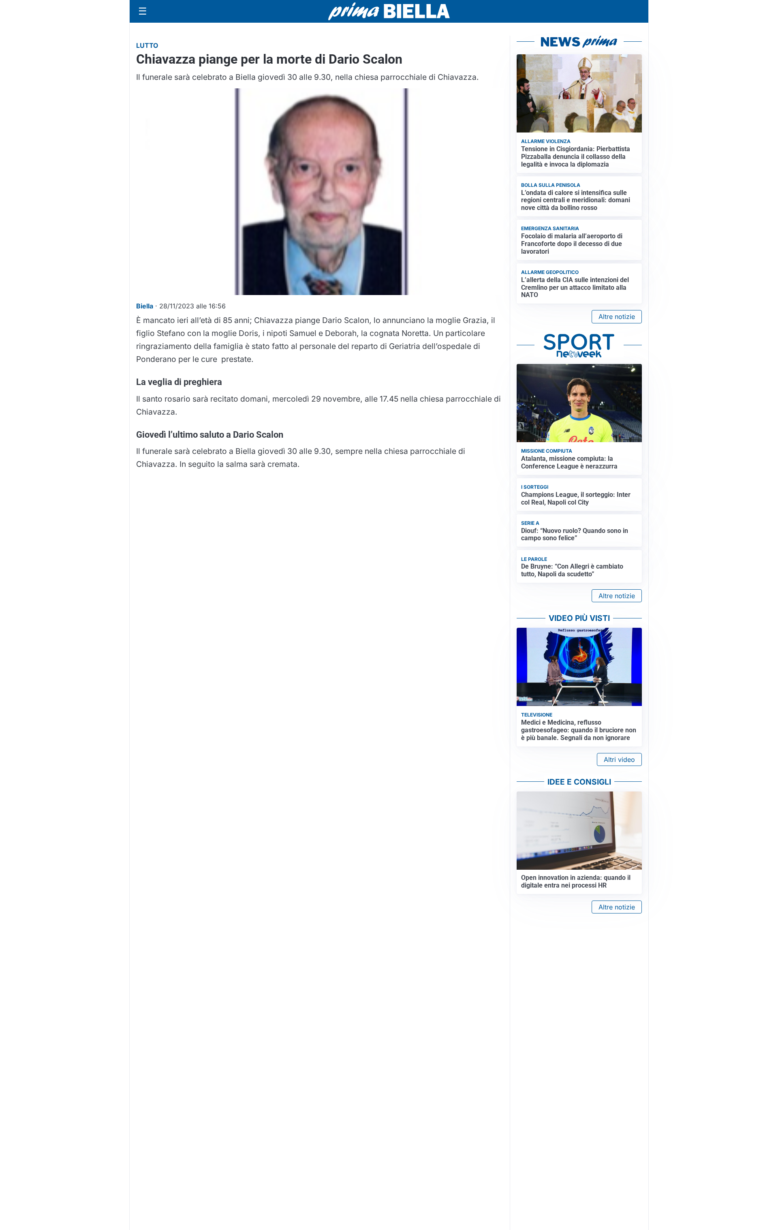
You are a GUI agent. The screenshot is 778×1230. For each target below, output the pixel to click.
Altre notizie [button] (616, 316)
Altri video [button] (619, 759)
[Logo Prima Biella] (389, 11)
